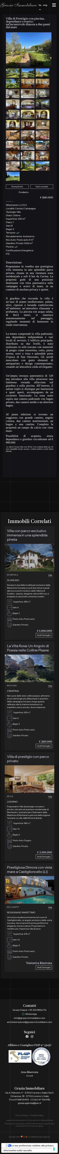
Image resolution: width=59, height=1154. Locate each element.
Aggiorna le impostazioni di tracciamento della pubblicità (29, 1120)
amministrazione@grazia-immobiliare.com (29, 1022)
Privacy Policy (21, 1115)
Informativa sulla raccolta (18, 1150)
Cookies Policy (37, 1115)
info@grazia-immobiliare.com (29, 1018)
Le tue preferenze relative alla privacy (32, 1145)
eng (45, 5)
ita (40, 5)
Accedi (29, 1075)
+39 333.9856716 (37, 1009)
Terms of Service (31, 1126)
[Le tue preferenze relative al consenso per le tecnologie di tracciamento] (54, 1149)
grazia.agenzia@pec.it (29, 1103)
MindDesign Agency (40, 1136)
